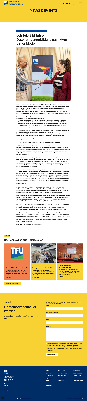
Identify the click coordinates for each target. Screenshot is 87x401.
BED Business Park (77, 375)
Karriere (47, 383)
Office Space (61, 380)
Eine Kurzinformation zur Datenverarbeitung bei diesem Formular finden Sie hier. (63, 302)
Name (47, 305)
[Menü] (80, 3)
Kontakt (47, 388)
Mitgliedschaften (61, 370)
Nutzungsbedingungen (78, 380)
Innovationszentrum (77, 373)
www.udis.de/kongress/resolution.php (55, 209)
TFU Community (49, 375)
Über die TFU (48, 380)
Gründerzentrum (76, 370)
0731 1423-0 (6, 385)
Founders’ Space (61, 378)
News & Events (49, 385)
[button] (3, 398)
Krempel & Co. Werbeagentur (24, 398)
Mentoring (48, 370)
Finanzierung (48, 373)
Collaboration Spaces (62, 383)
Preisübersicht (76, 378)
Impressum (69, 398)
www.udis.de (61, 104)
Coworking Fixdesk (62, 375)
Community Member (62, 373)
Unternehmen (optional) (52, 312)
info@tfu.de (6, 386)
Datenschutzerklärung (60, 343)
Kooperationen (49, 378)
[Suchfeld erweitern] (75, 3)
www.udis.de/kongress (22, 154)
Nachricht (49, 326)
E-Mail (48, 319)
